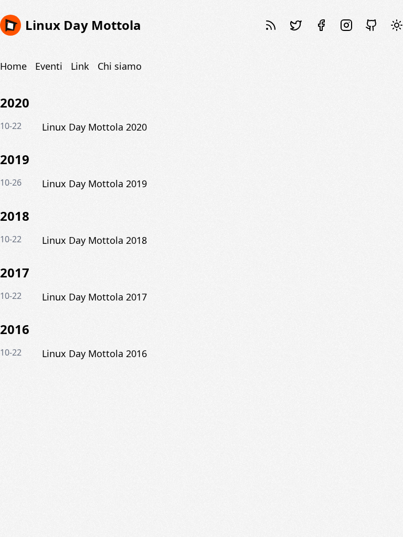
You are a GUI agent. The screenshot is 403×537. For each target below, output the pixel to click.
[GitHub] (371, 25)
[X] (296, 25)
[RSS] (270, 25)
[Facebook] (321, 25)
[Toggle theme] (396, 25)
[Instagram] (346, 25)
